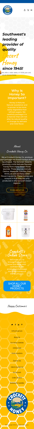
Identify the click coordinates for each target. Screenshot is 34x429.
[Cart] (28, 10)
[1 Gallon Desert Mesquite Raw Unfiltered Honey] (8, 213)
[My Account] (25, 10)
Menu (31, 10)
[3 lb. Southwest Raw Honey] (8, 230)
